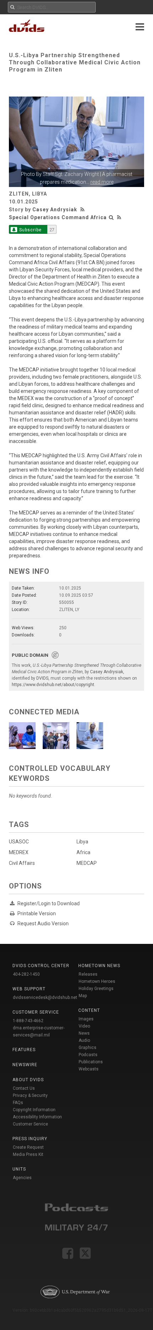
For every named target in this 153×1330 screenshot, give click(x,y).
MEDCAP (86, 863)
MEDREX (18, 852)
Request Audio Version (43, 923)
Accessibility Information (37, 1116)
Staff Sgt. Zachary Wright (71, 174)
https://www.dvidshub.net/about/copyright (53, 684)
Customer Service (30, 1124)
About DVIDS (28, 1079)
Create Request (28, 1147)
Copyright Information (34, 1109)
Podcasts (88, 1054)
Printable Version (36, 913)
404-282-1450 (26, 974)
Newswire (24, 1064)
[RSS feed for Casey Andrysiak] (83, 209)
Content (89, 1010)
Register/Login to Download (48, 903)
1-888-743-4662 (28, 1020)
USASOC (19, 841)
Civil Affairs (22, 863)
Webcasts (89, 1069)
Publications (91, 1061)
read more (102, 182)
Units (19, 1169)
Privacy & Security (30, 1095)
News (84, 1033)
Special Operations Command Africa (58, 217)
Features (24, 1049)
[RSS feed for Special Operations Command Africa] (119, 217)
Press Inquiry (29, 1138)
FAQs (18, 1102)
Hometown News (99, 965)
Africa (83, 852)
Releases (88, 974)
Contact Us (24, 1088)
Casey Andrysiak (54, 209)
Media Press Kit (28, 1154)
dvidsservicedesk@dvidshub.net (45, 997)
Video (84, 1026)
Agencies (22, 1177)
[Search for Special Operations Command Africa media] (111, 217)
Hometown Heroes (97, 981)
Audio (84, 1040)
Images (86, 1018)
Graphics (87, 1047)
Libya (82, 841)
